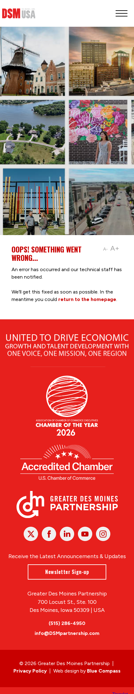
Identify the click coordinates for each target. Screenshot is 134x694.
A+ (114, 248)
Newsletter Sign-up (67, 572)
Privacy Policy (30, 671)
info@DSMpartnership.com (67, 633)
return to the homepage (87, 299)
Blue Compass (104, 671)
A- (105, 249)
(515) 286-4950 (67, 623)
